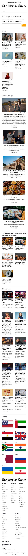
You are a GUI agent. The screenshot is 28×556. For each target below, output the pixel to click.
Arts (20, 486)
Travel (3, 538)
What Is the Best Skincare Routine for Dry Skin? (20, 44)
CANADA (12, 2)
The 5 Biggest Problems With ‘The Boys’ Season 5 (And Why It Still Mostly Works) (20, 373)
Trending (4, 510)
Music (20, 500)
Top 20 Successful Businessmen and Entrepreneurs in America (6, 347)
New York (4, 497)
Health (3, 523)
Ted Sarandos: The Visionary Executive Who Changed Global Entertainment (20, 347)
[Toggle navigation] (4, 10)
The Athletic (18, 517)
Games (3, 517)
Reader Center (18, 515)
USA (8, 2)
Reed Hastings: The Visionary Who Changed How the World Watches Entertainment (7, 373)
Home (3, 486)
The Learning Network (20, 527)
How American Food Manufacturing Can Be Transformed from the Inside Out (7, 264)
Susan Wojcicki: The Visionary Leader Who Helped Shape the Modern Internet (20, 322)
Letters (12, 495)
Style (3, 534)
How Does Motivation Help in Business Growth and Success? (14, 146)
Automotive (5, 515)
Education (4, 519)
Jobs (3, 525)
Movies (21, 498)
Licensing (17, 538)
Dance (20, 497)
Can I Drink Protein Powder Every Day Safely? (7, 63)
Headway (17, 523)
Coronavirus (5, 489)
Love (3, 527)
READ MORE (5, 48)
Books (20, 489)
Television (21, 504)
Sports (3, 504)
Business (4, 498)
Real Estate (4, 533)
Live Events (17, 525)
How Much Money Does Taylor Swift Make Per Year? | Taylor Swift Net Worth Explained (6, 323)
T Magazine (4, 536)
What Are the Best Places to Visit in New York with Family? (14, 116)
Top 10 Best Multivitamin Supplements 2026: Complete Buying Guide (20, 64)
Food (3, 521)
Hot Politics (4, 495)
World (3, 487)
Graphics (17, 531)
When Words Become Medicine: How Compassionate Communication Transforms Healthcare (7, 85)
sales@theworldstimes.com (8, 549)
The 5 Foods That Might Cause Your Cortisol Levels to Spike (6, 281)
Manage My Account (20, 536)
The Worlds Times (16, 553)
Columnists (13, 489)
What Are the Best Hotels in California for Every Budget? (14, 171)
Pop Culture (22, 502)
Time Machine (18, 533)
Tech (3, 500)
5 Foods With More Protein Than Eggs (20, 263)
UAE (16, 2)
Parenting (4, 531)
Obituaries (4, 506)
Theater (21, 506)
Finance (12, 502)
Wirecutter (17, 519)
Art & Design (22, 487)
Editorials (13, 491)
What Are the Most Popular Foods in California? (14, 221)
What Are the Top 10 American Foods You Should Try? (14, 196)
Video (16, 529)
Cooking (17, 521)
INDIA (19, 2)
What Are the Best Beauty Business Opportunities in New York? (6, 45)
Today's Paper (5, 508)
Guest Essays (14, 493)
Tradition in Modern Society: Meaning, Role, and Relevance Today (7, 399)
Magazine (4, 529)
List (20, 495)
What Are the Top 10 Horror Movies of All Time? (7, 301)
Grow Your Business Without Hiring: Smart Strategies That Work (20, 399)
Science (4, 502)
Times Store (18, 534)
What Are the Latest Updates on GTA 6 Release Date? (20, 301)
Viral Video (13, 500)
